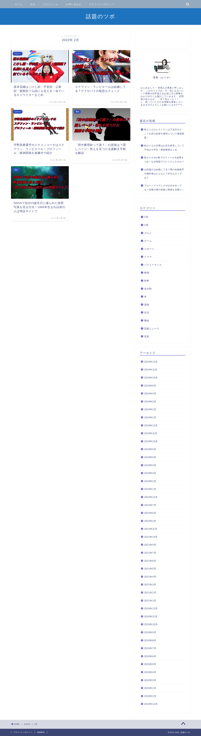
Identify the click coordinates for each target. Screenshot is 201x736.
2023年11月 (150, 433)
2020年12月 (151, 608)
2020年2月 (150, 688)
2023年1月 (150, 489)
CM (146, 217)
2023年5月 (150, 457)
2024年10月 (151, 377)
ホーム (18, 4)
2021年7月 (150, 552)
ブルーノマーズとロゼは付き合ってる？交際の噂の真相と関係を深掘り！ (164, 187)
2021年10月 (151, 537)
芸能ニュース (151, 328)
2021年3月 (150, 584)
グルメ (148, 233)
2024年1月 (150, 417)
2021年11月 (150, 528)
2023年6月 (150, 449)
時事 (146, 280)
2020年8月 (150, 640)
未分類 (148, 288)
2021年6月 (150, 560)
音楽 (146, 336)
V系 (146, 225)
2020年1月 (150, 696)
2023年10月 (151, 441)
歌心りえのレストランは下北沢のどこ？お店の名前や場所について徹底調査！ (164, 133)
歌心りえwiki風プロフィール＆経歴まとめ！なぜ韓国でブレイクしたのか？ (164, 159)
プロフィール (50, 4)
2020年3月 (150, 680)
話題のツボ (100, 16)
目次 (32, 4)
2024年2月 (150, 409)
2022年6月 (150, 513)
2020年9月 (150, 632)
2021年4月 (150, 576)
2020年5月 (150, 664)
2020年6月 (150, 656)
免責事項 (41, 732)
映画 (146, 272)
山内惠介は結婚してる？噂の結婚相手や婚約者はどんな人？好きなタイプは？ (164, 173)
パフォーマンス (153, 264)
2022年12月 (151, 497)
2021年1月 (150, 600)
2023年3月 (150, 473)
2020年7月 (150, 648)
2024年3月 (150, 401)
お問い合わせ (73, 4)
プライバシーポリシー (101, 4)
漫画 (146, 304)
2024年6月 (150, 385)
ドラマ (148, 256)
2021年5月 (150, 568)
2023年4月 (150, 465)
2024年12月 (151, 361)
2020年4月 (150, 672)
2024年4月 (150, 393)
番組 (146, 320)
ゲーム (148, 241)
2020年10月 (151, 624)
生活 (146, 312)
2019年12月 (151, 704)
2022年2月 (150, 521)
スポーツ (149, 249)
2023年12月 (151, 425)
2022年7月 (150, 505)
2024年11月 (150, 369)
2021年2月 (150, 592)
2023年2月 (150, 481)
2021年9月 (150, 544)
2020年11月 (150, 616)
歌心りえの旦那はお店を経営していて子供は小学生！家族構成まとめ (164, 147)
